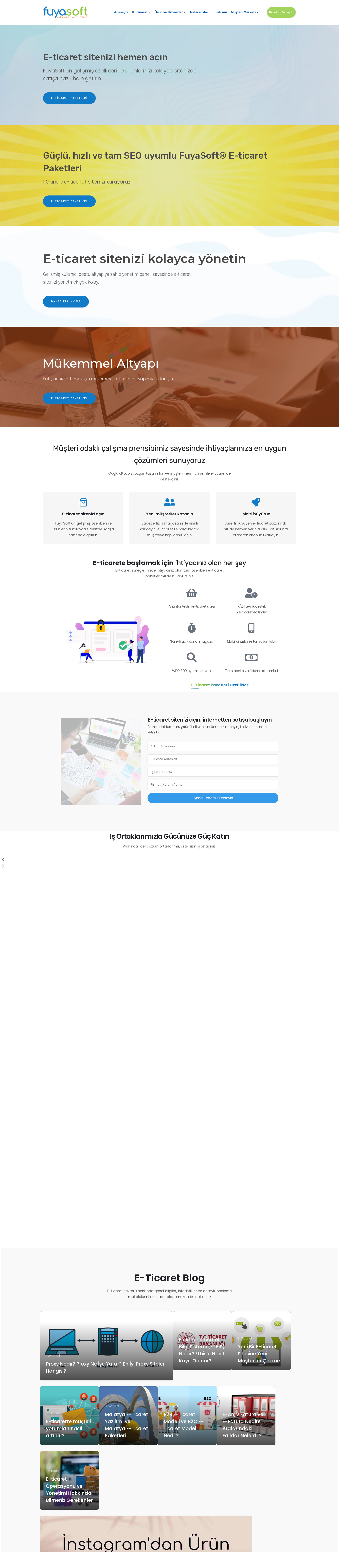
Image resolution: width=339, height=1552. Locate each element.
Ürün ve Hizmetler (169, 12)
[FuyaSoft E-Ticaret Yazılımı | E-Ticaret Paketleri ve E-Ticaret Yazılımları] (72, 12)
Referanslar (199, 12)
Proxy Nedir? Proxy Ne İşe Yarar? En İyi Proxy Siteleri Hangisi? (106, 1367)
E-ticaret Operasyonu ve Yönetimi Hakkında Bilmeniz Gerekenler (69, 1489)
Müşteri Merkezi (243, 12)
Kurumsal (139, 12)
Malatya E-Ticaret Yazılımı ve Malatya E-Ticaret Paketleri (126, 1425)
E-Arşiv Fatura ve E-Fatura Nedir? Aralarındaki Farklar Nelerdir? (242, 1425)
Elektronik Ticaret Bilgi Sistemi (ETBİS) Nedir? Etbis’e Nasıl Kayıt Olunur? (202, 1350)
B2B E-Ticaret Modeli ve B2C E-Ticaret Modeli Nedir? (184, 1425)
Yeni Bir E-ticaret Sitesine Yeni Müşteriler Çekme (259, 1353)
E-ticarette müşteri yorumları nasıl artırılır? (68, 1428)
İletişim (221, 12)
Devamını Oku (60, 1373)
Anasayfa (121, 12)
